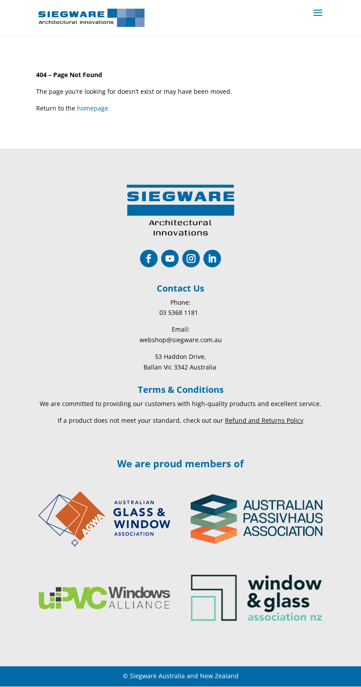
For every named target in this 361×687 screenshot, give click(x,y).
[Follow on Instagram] (191, 258)
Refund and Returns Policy (264, 420)
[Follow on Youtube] (170, 258)
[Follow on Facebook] (149, 258)
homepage (92, 108)
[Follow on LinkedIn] (212, 258)
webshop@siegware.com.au (181, 340)
